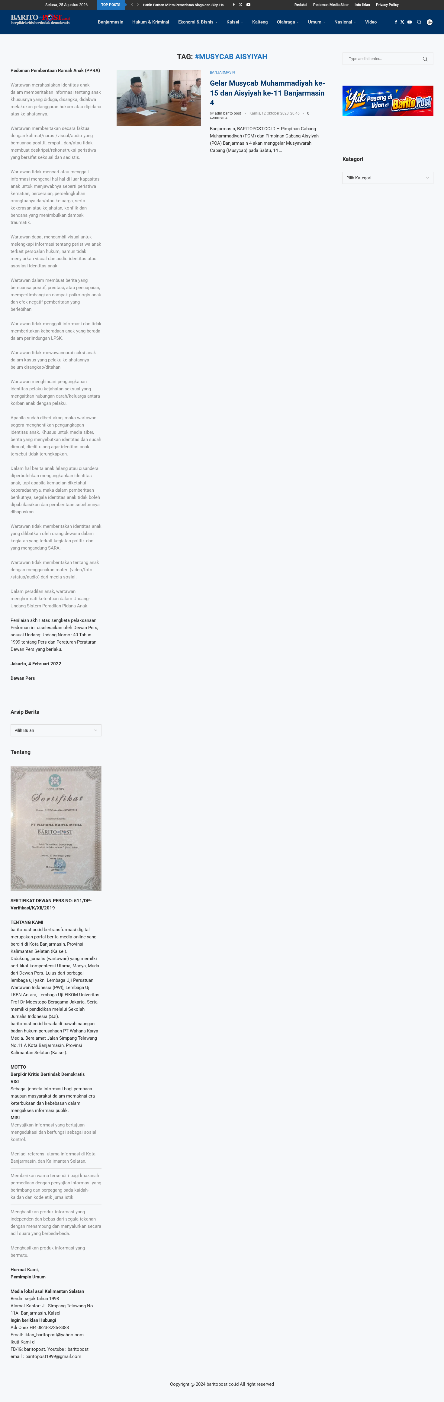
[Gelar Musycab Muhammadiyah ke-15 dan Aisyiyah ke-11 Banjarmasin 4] (159, 98)
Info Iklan (362, 5)
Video (371, 22)
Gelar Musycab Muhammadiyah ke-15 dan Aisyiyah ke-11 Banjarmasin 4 (267, 93)
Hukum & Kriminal (150, 22)
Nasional (343, 22)
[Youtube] (248, 5)
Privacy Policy (387, 5)
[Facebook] (234, 5)
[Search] (419, 22)
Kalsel (233, 22)
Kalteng (260, 22)
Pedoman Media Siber (331, 5)
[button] (132, 5)
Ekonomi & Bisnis (196, 22)
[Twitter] (241, 5)
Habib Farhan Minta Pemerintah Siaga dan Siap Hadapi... (188, 5)
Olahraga (286, 22)
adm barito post (228, 113)
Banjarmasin (110, 22)
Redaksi (300, 5)
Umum (314, 22)
